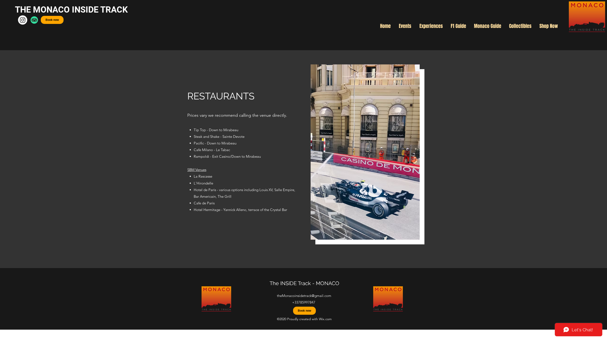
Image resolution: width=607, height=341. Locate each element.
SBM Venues (196, 169)
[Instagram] (22, 20)
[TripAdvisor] (34, 20)
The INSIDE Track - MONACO (304, 283)
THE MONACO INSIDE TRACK (72, 10)
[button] (405, 26)
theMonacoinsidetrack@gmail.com (304, 295)
